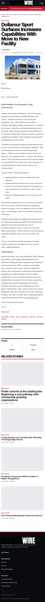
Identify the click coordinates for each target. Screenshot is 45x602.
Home (3, 14)
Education (9, 14)
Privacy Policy (5, 586)
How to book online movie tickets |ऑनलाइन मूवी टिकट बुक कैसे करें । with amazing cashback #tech (27, 8)
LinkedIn (11, 349)
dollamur (12, 316)
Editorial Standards (7, 569)
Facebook (33, 345)
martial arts (32, 316)
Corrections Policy (6, 579)
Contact (3, 566)
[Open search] (42, 3)
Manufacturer (24, 316)
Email (33, 349)
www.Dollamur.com (31, 297)
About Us (4, 562)
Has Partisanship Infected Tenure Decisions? (21, 515)
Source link (5, 311)
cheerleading (5, 316)
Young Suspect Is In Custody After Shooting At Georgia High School (21, 438)
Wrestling (4, 319)
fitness (18, 316)
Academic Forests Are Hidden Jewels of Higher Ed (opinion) (19, 477)
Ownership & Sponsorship (9, 582)
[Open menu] (3, 3)
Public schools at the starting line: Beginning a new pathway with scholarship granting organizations (22, 396)
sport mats (39, 316)
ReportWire (6, 50)
